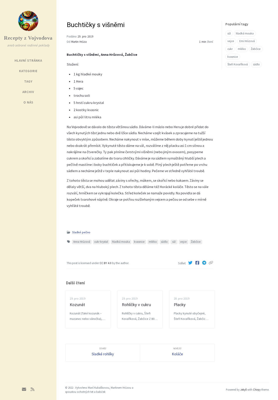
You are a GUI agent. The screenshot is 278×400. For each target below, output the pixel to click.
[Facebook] (198, 262)
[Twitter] (191, 262)
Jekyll (243, 389)
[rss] (32, 389)
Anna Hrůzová (81, 242)
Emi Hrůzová (247, 41)
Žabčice (196, 242)
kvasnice (139, 242)
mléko (153, 242)
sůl (173, 242)
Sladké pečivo (81, 232)
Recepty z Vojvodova (28, 38)
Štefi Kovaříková (237, 64)
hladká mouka (121, 242)
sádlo (164, 242)
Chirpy (257, 389)
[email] (24, 389)
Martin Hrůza (79, 42)
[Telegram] (205, 262)
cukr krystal (101, 242)
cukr (230, 49)
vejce (183, 242)
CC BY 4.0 (106, 263)
